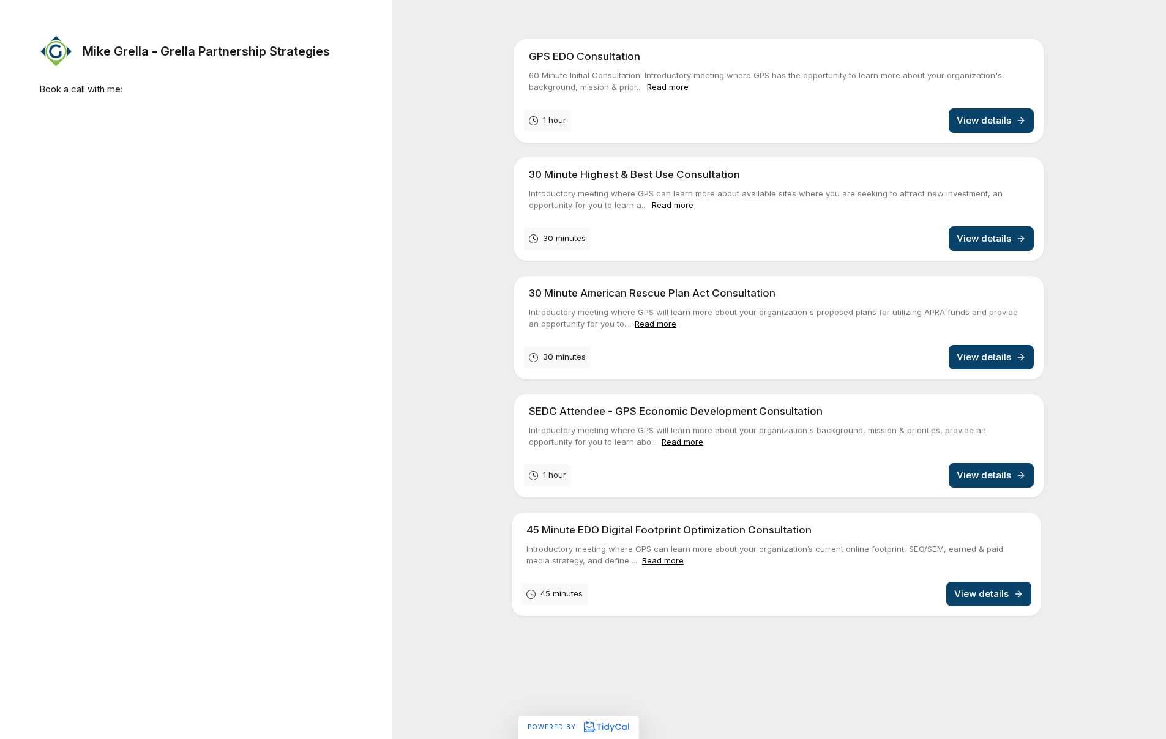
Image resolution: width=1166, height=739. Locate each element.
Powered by (553, 726)
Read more (668, 87)
